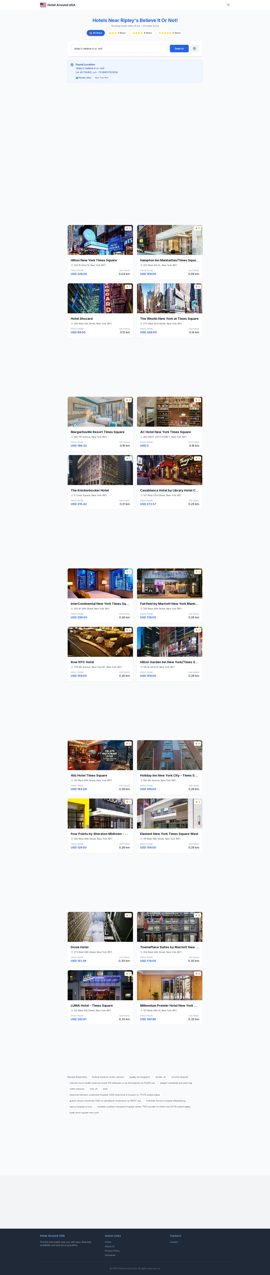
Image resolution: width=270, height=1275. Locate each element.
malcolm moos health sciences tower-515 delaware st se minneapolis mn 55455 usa (112, 1083)
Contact (174, 1242)
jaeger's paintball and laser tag (176, 1083)
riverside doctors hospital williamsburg (165, 1100)
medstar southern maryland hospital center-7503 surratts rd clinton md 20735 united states (144, 1106)
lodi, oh (94, 1089)
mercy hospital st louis (81, 1106)
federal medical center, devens (108, 1077)
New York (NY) (102, 77)
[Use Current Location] (194, 48)
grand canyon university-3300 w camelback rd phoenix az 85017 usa (105, 1100)
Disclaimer (110, 1255)
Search (179, 48)
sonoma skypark (179, 1077)
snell (105, 1089)
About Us (109, 1246)
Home (108, 1242)
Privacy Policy (112, 1250)
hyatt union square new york (84, 1112)
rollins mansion (77, 1089)
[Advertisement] (115, 108)
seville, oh (160, 1077)
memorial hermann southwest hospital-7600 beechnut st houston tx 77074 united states (115, 1094)
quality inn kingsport (140, 1077)
